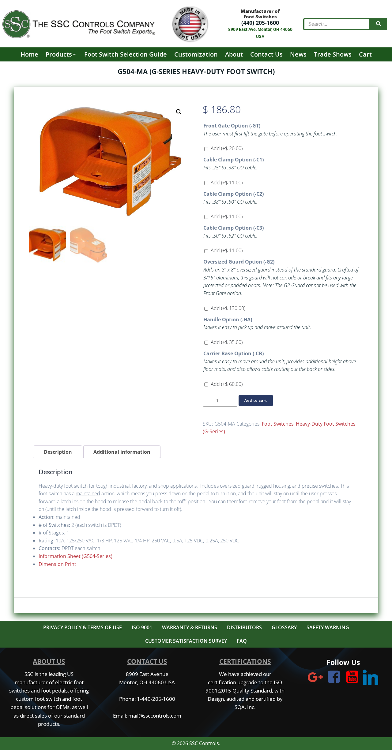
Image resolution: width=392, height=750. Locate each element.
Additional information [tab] (121, 452)
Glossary (284, 627)
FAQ (242, 640)
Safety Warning (328, 627)
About (234, 54)
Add (227, 148)
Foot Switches (278, 423)
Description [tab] (58, 452)
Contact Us (266, 54)
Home (29, 54)
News (298, 54)
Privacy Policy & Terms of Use (82, 627)
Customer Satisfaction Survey (186, 640)
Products (59, 54)
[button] (178, 111)
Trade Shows (333, 54)
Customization (196, 54)
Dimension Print (57, 564)
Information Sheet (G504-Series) (75, 556)
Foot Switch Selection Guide (125, 54)
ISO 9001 (142, 627)
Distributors (244, 627)
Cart (365, 54)
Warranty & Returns (189, 627)
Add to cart (255, 400)
